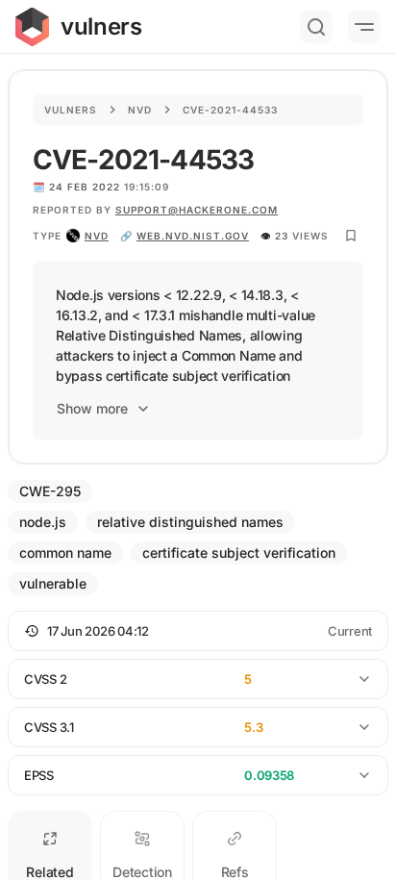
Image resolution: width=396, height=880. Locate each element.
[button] (198, 631)
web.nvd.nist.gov (192, 235)
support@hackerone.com (196, 209)
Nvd (140, 109)
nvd (97, 235)
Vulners (70, 109)
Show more (92, 408)
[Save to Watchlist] (350, 235)
